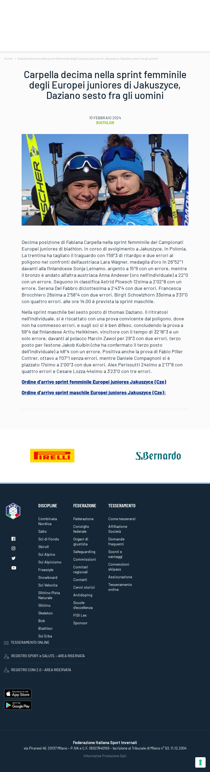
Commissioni (84, 559)
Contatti (80, 579)
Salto (42, 531)
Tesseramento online (120, 587)
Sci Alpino (46, 554)
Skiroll (43, 546)
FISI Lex (80, 615)
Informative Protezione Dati (105, 756)
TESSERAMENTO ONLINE (30, 642)
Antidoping (82, 594)
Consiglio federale (81, 529)
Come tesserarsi (122, 518)
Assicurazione (120, 576)
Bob (41, 620)
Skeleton (45, 613)
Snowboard (47, 577)
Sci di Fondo (48, 539)
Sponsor (80, 622)
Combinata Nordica (47, 521)
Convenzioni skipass (118, 566)
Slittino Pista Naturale (49, 595)
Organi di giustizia (80, 541)
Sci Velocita (47, 585)
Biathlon (105, 122)
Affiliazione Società (117, 529)
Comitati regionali (80, 569)
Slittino (44, 605)
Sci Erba (45, 636)
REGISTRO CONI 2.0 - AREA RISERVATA (41, 670)
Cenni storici (84, 587)
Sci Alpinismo (50, 562)
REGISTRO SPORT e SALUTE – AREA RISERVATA (48, 656)
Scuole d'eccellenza (83, 605)
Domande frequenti (116, 541)
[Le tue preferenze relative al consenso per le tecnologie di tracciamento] (200, 762)
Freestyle (45, 569)
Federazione (83, 518)
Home (8, 58)
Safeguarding (84, 551)
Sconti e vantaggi (115, 554)
